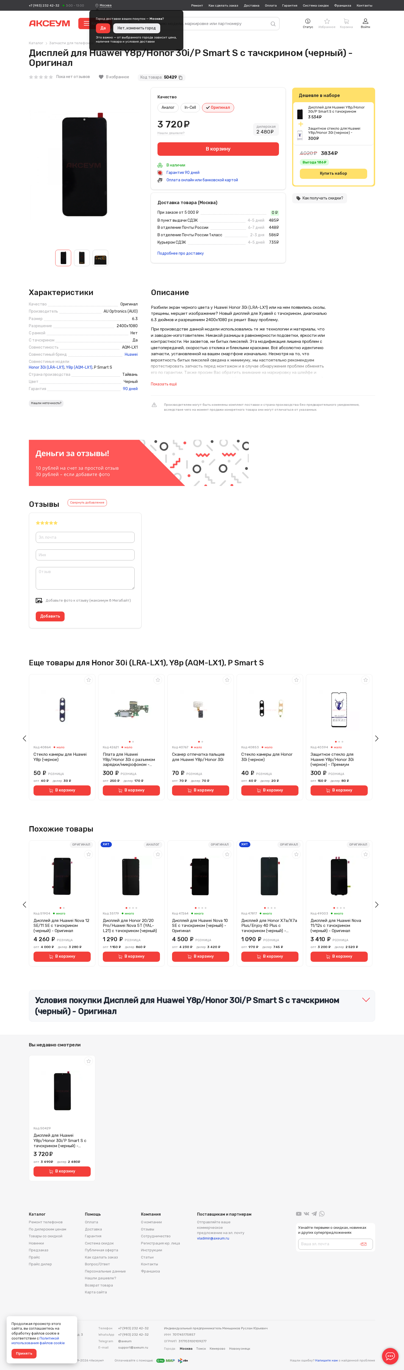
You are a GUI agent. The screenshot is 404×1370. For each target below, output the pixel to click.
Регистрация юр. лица (160, 1243)
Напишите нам (326, 1360)
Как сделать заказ (223, 5)
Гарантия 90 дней (183, 172)
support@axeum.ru (133, 1347)
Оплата (271, 5)
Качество (167, 97)
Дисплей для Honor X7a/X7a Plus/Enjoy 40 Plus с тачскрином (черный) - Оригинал (269, 925)
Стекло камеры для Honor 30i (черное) (266, 757)
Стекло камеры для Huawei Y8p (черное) (60, 757)
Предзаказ (38, 1250)
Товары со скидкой (45, 1236)
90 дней (130, 389)
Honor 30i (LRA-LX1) (46, 367)
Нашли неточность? (46, 403)
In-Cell (190, 107)
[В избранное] (88, 680)
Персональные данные (105, 1271)
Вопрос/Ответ (97, 1264)
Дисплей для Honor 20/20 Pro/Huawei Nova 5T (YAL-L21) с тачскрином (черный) (130, 925)
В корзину (65, 790)
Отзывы (147, 1229)
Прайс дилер (40, 1264)
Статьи (147, 1257)
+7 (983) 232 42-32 (44, 5)
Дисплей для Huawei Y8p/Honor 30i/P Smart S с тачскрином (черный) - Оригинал (336, 111)
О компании (151, 1222)
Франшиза (342, 5)
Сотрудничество (156, 1236)
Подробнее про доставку (180, 253)
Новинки (36, 1243)
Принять (24, 1353)
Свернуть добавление (87, 502)
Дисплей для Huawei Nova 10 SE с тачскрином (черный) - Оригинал (200, 925)
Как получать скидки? (319, 198)
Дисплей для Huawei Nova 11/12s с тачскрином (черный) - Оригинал (336, 925)
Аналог (168, 107)
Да (103, 28)
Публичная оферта (101, 1250)
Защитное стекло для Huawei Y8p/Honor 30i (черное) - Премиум (334, 132)
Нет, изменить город (137, 28)
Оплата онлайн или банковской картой (202, 180)
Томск (201, 1348)
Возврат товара (99, 1285)
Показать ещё (164, 384)
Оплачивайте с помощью (134, 1360)
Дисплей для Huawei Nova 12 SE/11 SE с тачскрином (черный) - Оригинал (61, 925)
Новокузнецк (239, 1348)
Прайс (34, 1257)
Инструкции (151, 1250)
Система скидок (316, 5)
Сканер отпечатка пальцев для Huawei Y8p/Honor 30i (198, 757)
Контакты (364, 5)
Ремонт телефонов (46, 1222)
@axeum (125, 1341)
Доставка (251, 5)
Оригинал (220, 107)
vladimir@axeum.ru (213, 1238)
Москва (106, 5)
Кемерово (217, 1348)
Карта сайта (96, 1292)
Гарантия (289, 5)
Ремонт (197, 5)
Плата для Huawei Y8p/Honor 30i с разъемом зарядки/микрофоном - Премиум (129, 759)
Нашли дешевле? (170, 133)
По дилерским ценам (47, 1229)
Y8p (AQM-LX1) (79, 367)
